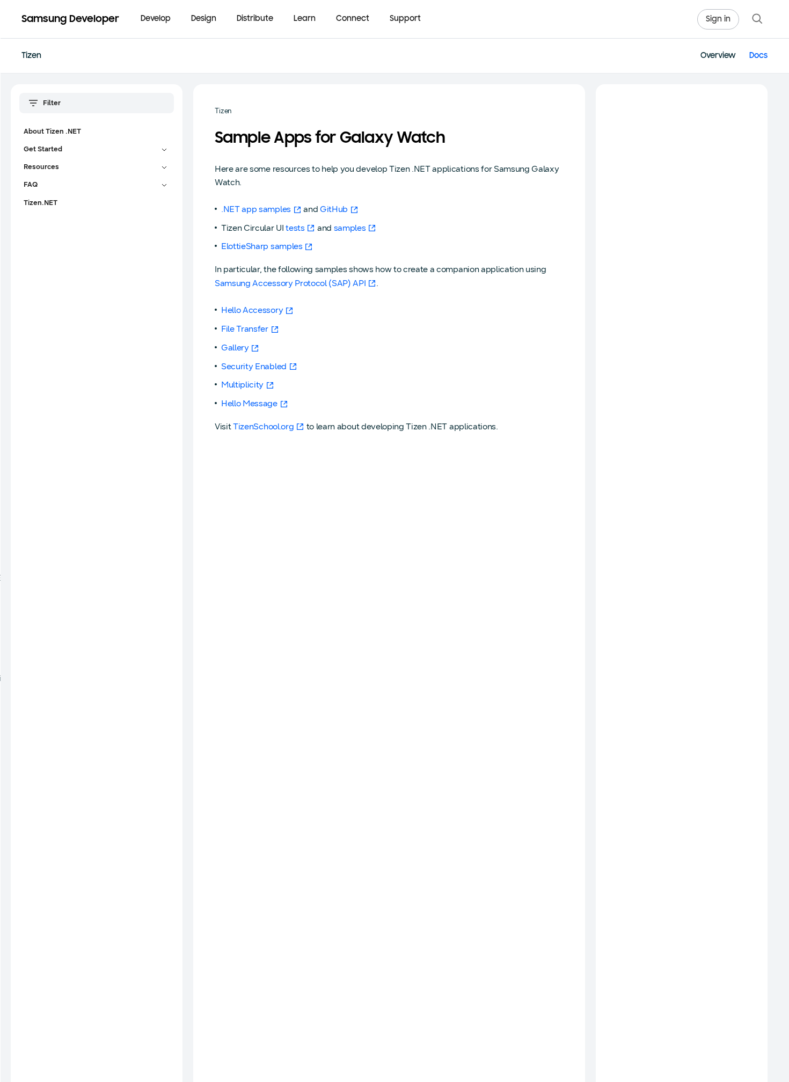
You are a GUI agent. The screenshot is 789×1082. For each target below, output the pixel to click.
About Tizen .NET (52, 131)
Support (405, 19)
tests (295, 228)
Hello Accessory (252, 310)
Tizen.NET (40, 203)
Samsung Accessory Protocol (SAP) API (290, 283)
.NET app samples (256, 209)
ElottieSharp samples (262, 246)
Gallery (235, 347)
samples (350, 228)
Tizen (31, 56)
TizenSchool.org (263, 426)
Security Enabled (254, 366)
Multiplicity (242, 384)
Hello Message (249, 403)
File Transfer (244, 329)
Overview (718, 56)
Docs (758, 56)
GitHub (334, 209)
